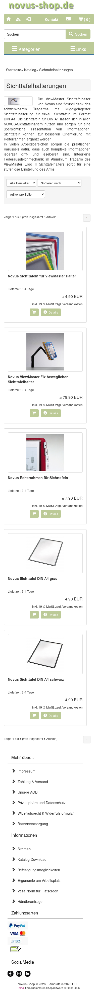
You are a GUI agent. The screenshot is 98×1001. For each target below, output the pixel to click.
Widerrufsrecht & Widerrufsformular (45, 813)
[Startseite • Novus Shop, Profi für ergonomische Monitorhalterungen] (49, 6)
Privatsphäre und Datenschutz (41, 802)
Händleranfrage (29, 901)
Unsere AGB (26, 792)
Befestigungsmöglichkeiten (38, 869)
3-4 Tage (28, 289)
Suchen (80, 34)
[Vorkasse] (45, 949)
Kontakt (51, 19)
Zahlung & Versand (32, 781)
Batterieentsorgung (32, 823)
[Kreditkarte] (45, 934)
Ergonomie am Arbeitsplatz (38, 880)
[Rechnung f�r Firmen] (45, 941)
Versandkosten (72, 304)
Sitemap (23, 848)
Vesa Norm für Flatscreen (37, 890)
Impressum (25, 771)
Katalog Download (31, 859)
